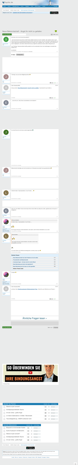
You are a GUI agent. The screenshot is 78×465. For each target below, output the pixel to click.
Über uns (16, 457)
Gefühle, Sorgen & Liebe (14, 444)
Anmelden (56, 6)
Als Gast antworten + (7, 34)
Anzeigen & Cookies (31, 457)
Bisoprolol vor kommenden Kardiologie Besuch (19, 427)
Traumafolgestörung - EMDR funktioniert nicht (18, 419)
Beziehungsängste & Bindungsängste (27, 444)
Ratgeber (27, 6)
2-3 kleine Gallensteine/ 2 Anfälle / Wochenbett (19, 415)
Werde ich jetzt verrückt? (13, 406)
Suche (22, 6)
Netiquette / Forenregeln (42, 457)
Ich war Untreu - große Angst (14, 412)
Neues (9, 6)
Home (4, 6)
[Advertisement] (35, 308)
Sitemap (48, 457)
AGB (36, 457)
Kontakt (13, 457)
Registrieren (55, 8)
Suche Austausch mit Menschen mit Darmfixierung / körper (22, 430)
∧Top (75, 464)
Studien (43, 6)
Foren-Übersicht (6, 444)
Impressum (20, 457)
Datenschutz (25, 457)
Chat (32, 6)
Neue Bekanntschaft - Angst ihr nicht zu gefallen (22, 31)
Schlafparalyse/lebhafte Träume (15, 409)
